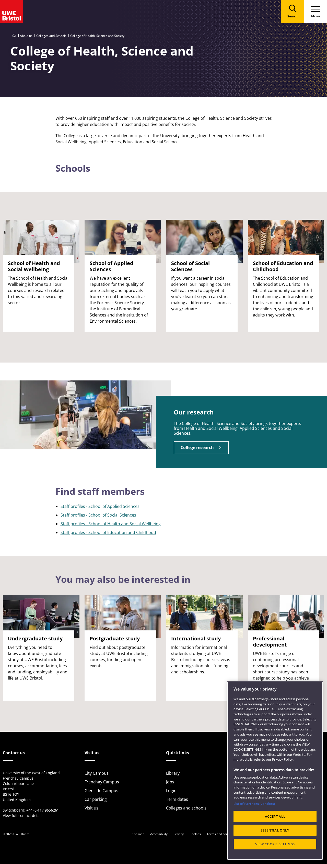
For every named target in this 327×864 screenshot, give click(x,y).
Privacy (178, 834)
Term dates (177, 799)
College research (197, 447)
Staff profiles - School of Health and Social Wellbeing (111, 524)
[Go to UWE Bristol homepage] (14, 36)
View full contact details (23, 815)
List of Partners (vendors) (254, 803)
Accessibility (159, 834)
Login (171, 790)
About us (26, 36)
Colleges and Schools (51, 36)
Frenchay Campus (102, 782)
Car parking (96, 799)
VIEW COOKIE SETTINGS (275, 844)
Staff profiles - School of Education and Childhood (108, 532)
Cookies (195, 834)
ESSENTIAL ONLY (275, 830)
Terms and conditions (222, 834)
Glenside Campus (101, 790)
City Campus (97, 773)
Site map (138, 834)
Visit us (91, 808)
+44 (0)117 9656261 (42, 810)
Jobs (170, 782)
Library (173, 773)
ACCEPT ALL (275, 816)
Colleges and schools (186, 808)
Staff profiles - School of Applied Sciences (100, 506)
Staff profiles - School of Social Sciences (98, 515)
